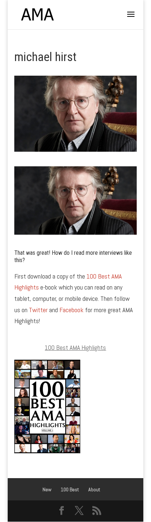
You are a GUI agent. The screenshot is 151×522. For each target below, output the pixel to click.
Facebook (71, 310)
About (94, 489)
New (47, 489)
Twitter (38, 310)
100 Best (70, 489)
